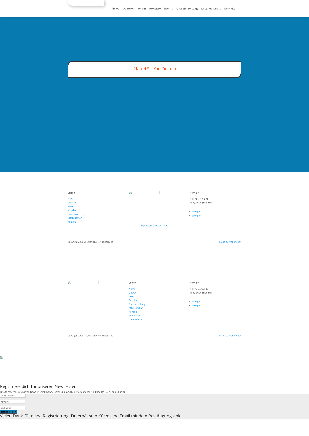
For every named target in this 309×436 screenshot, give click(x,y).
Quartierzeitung (187, 8)
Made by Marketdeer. (230, 241)
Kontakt (229, 8)
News (115, 8)
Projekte (155, 8)
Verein (141, 8)
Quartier (128, 8)
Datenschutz (161, 225)
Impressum (146, 225)
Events (168, 8)
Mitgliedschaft (211, 8)
